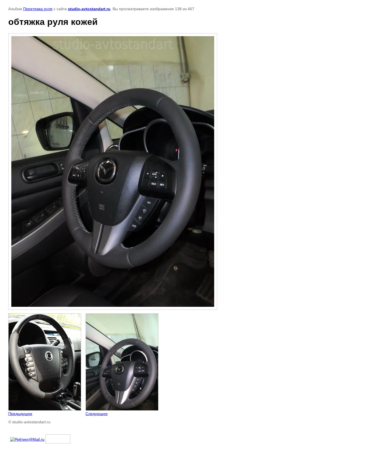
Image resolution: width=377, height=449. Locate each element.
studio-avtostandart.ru (89, 9)
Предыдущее (20, 413)
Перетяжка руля (37, 9)
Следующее (97, 413)
